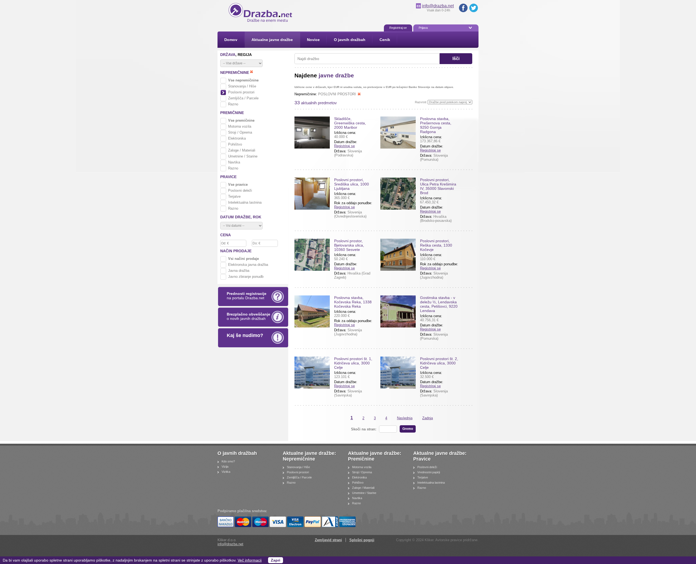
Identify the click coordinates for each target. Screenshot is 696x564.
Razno (233, 104)
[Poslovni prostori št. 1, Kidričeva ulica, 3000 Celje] (312, 373)
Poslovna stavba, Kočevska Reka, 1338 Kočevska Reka (353, 301)
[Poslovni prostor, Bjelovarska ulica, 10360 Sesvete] (312, 255)
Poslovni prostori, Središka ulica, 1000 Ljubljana (351, 184)
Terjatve (234, 196)
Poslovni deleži (240, 190)
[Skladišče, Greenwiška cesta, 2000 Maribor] (312, 132)
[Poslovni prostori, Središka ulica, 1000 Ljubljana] (312, 194)
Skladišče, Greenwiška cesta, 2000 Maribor (350, 123)
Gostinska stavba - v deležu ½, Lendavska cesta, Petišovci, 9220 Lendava (439, 304)
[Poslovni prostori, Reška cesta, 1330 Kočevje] (398, 255)
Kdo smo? (228, 461)
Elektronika (237, 138)
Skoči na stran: (363, 429)
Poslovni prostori (241, 92)
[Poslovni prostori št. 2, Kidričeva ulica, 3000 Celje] (398, 373)
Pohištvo (235, 144)
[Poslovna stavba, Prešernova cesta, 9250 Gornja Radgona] (398, 132)
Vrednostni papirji (428, 472)
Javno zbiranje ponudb (245, 277)
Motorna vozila (239, 126)
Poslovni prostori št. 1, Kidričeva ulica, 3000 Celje (353, 363)
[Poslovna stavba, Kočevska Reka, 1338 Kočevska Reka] (312, 311)
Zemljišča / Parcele (243, 98)
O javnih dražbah (237, 453)
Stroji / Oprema (240, 132)
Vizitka (226, 471)
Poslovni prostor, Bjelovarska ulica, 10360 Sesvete (349, 245)
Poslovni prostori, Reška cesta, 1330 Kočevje (436, 245)
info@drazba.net (438, 6)
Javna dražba (238, 271)
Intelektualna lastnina (245, 202)
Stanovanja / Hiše (242, 86)
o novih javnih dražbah (248, 316)
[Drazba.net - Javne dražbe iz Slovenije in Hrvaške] (261, 21)
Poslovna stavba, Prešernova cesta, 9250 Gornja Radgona (435, 125)
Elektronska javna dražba (248, 265)
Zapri (275, 560)
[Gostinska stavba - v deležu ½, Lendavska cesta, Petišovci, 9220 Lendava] (398, 311)
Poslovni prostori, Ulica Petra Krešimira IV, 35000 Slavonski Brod (438, 186)
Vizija (225, 466)
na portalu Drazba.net (246, 295)
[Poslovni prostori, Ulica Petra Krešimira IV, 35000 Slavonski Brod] (398, 194)
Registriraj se (344, 146)
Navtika (234, 162)
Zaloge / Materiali (241, 150)
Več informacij (250, 560)
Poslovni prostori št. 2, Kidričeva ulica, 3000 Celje (439, 363)
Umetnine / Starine (242, 156)
